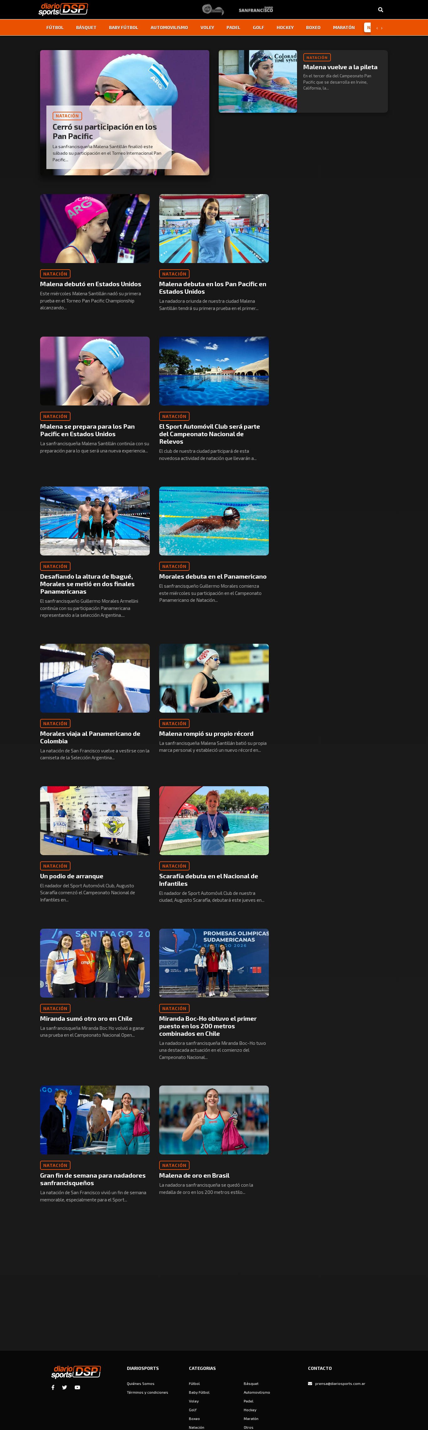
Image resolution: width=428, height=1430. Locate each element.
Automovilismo (169, 27)
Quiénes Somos (140, 1383)
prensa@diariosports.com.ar (340, 1383)
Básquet (86, 27)
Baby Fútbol (123, 27)
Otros (248, 1427)
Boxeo (313, 27)
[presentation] (376, 27)
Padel (233, 27)
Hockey (285, 27)
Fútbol (55, 27)
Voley (207, 27)
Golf (258, 27)
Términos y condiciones (147, 1392)
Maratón (344, 27)
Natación (196, 1427)
